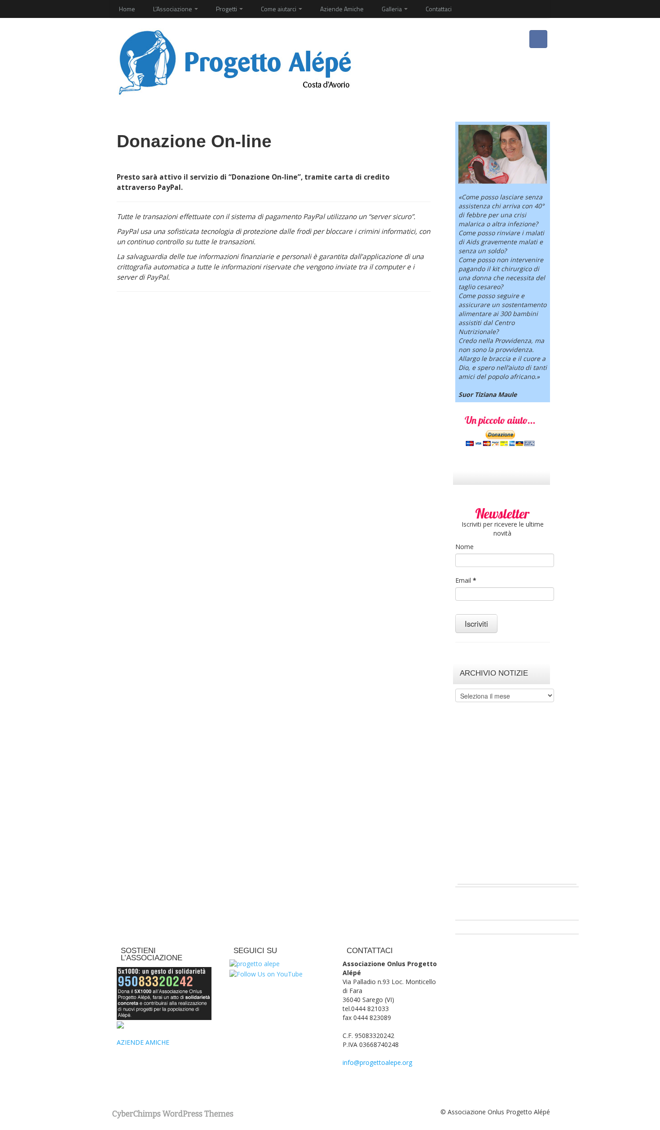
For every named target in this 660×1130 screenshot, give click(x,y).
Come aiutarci (279, 8)
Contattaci (439, 8)
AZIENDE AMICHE (143, 1042)
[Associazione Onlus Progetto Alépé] (234, 61)
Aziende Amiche (342, 8)
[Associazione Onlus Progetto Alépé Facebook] (538, 39)
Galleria (392, 8)
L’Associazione (173, 8)
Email (465, 580)
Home (127, 8)
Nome (464, 546)
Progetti (227, 8)
